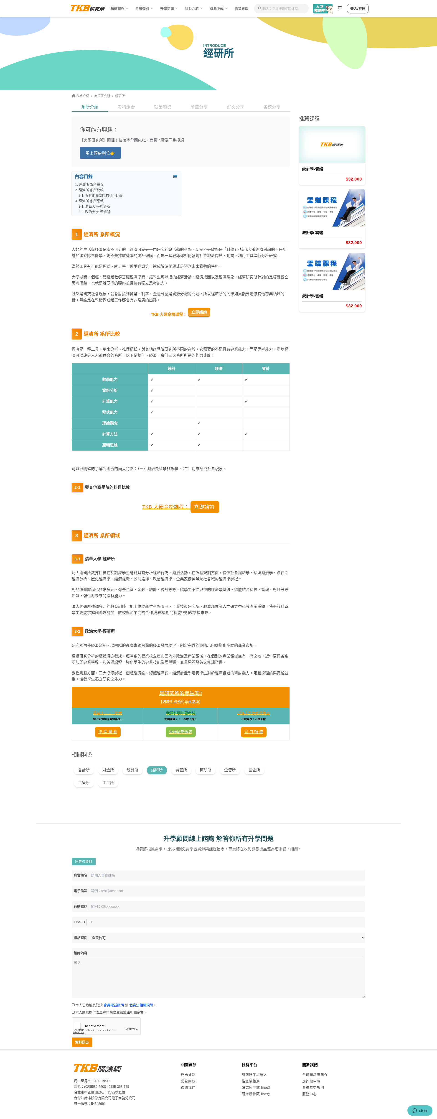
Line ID (79, 922)
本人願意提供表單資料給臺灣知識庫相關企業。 (111, 1012)
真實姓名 (80, 875)
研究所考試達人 (254, 1075)
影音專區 (241, 8)
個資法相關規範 (141, 1005)
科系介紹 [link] (82, 96)
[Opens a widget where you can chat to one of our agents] (419, 1111)
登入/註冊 (357, 8)
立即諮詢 (199, 312)
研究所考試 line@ (256, 1087)
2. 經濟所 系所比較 (91, 190)
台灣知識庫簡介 (315, 1075)
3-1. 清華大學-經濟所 (97, 206)
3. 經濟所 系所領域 (91, 201)
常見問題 (188, 1081)
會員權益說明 (114, 1005)
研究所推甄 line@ (256, 1094)
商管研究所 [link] (102, 96)
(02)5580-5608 (95, 1086)
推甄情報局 (251, 1081)
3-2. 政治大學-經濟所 (97, 212)
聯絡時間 (80, 938)
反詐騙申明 (311, 1081)
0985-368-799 (119, 1086)
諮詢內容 (80, 953)
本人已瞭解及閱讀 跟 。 (116, 1005)
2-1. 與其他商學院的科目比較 (104, 195)
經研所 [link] (120, 96)
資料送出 (82, 1042)
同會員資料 (83, 861)
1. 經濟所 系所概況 (91, 184)
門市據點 (188, 1075)
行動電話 (80, 906)
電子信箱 (80, 891)
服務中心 (309, 1094)
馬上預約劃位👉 (100, 153)
